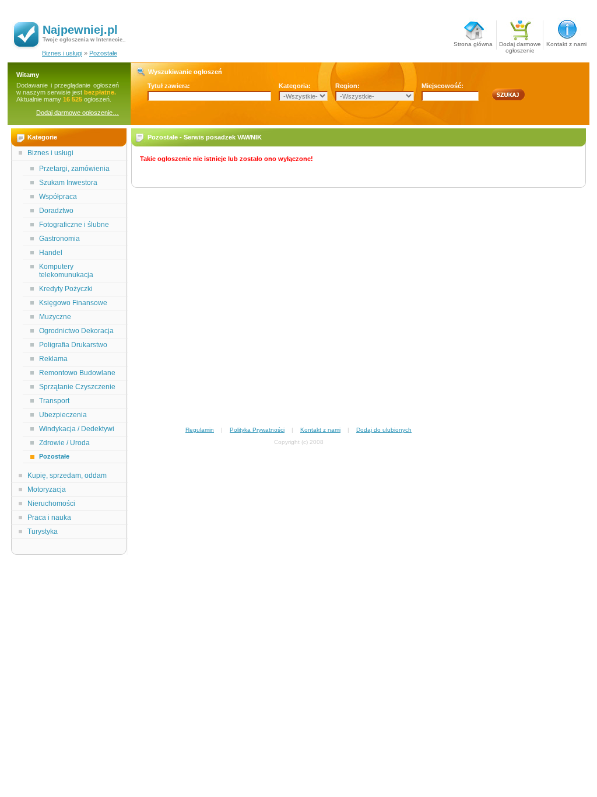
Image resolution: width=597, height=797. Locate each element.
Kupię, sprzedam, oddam (67, 475)
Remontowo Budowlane (77, 373)
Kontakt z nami (566, 44)
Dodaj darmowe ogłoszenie (520, 45)
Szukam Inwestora (68, 183)
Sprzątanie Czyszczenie (77, 387)
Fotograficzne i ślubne (74, 225)
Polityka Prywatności (257, 430)
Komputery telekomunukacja (66, 271)
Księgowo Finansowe (73, 303)
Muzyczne (55, 317)
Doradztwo (56, 211)
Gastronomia (59, 239)
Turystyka (42, 531)
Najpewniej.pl (80, 29)
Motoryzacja (46, 489)
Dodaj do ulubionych (384, 430)
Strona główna (473, 44)
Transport (54, 401)
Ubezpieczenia (63, 415)
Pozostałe (103, 53)
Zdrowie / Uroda (64, 443)
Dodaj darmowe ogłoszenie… (77, 112)
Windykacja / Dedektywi (76, 429)
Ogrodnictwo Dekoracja (76, 331)
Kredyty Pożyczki (66, 289)
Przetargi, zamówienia (74, 169)
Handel (50, 253)
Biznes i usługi (62, 53)
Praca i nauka (49, 517)
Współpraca (58, 197)
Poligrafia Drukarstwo (73, 345)
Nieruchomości (51, 503)
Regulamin (199, 430)
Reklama (53, 359)
